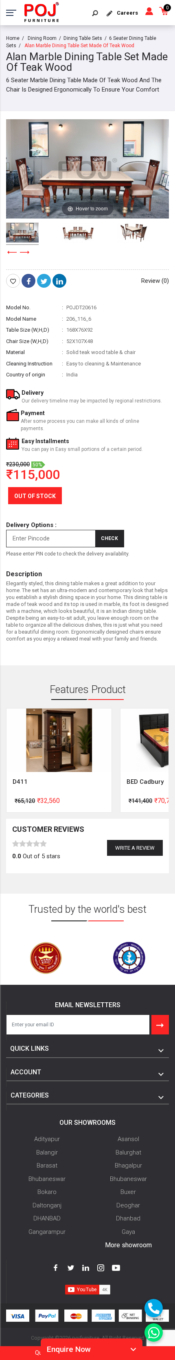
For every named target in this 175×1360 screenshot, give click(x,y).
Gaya (128, 1231)
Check (109, 538)
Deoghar (128, 1205)
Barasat (47, 1165)
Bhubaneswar (47, 1179)
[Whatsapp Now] (153, 1332)
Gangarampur (47, 1231)
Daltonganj (47, 1205)
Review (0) (155, 280)
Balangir (47, 1152)
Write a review (135, 848)
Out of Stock (35, 496)
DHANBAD (47, 1218)
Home (13, 38)
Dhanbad (128, 1218)
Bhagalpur (128, 1165)
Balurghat (128, 1152)
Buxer (128, 1192)
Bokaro (47, 1192)
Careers (127, 13)
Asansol (128, 1139)
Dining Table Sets (82, 38)
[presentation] (12, 252)
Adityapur (47, 1139)
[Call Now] (153, 1308)
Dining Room (42, 38)
